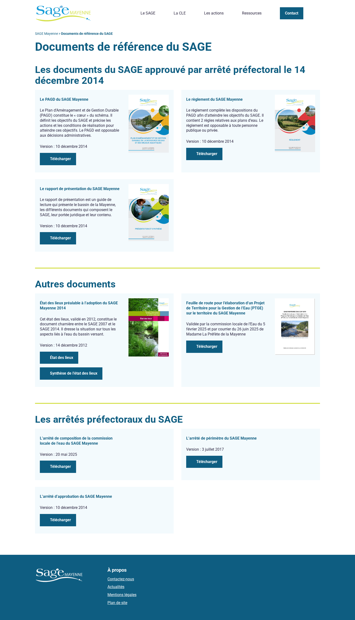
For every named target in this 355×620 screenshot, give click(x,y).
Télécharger (60, 159)
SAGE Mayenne (46, 34)
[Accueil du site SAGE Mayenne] (63, 13)
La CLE (180, 13)
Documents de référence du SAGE (271, 11)
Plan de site (117, 602)
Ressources (252, 13)
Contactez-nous (120, 579)
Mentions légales (121, 594)
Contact (291, 13)
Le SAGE (148, 13)
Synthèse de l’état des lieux (73, 373)
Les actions (214, 13)
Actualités (115, 586)
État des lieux (61, 357)
